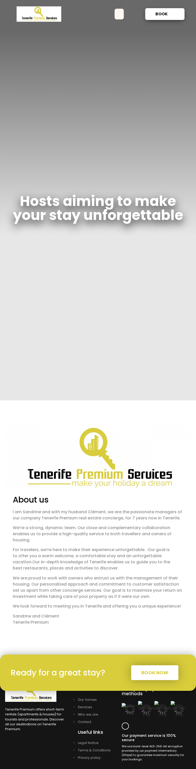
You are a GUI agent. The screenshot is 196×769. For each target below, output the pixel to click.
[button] (119, 14)
